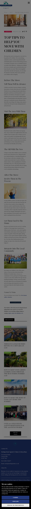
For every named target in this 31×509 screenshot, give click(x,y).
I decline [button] (15, 501)
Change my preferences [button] (15, 505)
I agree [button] (15, 497)
